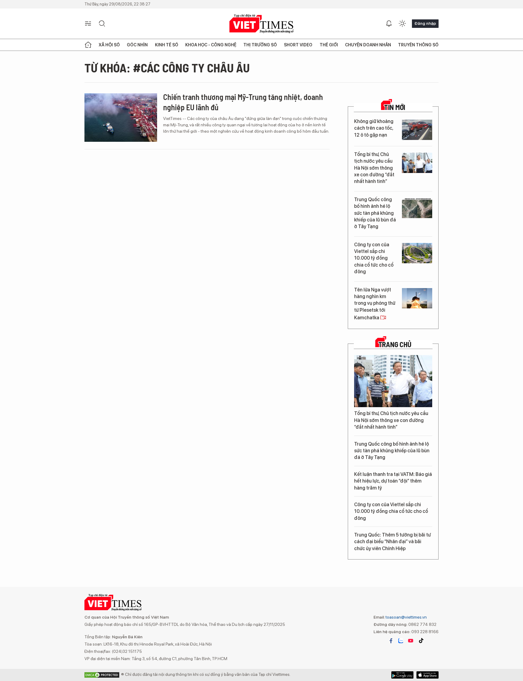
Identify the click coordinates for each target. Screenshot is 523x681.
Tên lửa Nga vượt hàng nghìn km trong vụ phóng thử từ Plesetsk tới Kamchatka (374, 304)
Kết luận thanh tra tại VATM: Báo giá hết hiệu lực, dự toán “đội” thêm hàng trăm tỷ (393, 481)
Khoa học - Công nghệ (210, 44)
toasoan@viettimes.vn (406, 617)
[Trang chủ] (88, 45)
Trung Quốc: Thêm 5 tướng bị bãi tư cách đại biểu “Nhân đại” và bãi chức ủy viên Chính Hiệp (392, 541)
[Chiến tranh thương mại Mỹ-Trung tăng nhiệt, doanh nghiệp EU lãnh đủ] (120, 117)
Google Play (427, 675)
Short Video (298, 44)
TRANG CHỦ (394, 344)
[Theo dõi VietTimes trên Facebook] (391, 640)
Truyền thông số (418, 44)
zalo (400, 640)
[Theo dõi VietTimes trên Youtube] (410, 640)
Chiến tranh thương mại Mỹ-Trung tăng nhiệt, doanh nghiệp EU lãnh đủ (243, 102)
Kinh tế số (166, 44)
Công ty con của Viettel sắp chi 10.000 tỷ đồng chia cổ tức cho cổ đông (373, 258)
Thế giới (329, 44)
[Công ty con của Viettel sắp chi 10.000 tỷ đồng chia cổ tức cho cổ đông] (417, 253)
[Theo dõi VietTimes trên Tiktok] (421, 640)
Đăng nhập (425, 23)
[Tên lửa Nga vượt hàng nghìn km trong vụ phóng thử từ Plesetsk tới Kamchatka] (417, 298)
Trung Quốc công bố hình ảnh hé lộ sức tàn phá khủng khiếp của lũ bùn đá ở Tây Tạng (375, 213)
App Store (402, 675)
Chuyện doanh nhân (368, 44)
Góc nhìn (137, 44)
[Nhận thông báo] (389, 23)
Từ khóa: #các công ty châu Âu (167, 67)
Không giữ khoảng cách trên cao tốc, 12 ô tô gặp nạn (373, 128)
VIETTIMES (261, 23)
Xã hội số (109, 44)
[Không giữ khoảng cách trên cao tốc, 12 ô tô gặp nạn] (417, 130)
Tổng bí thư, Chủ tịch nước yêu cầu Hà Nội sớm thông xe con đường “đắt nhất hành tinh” (374, 167)
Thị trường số (260, 44)
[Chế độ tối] (402, 23)
